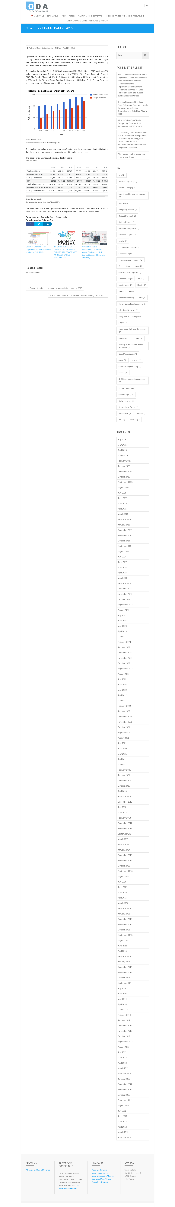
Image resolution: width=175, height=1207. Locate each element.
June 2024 (122, 562)
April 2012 (122, 1127)
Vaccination (125, 413)
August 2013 (123, 1047)
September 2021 (125, 732)
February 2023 (124, 642)
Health (141, 285)
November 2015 (125, 924)
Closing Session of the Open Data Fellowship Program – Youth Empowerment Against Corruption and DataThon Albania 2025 (133, 108)
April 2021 (122, 759)
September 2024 (125, 546)
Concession (125, 253)
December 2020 (125, 780)
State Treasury (126, 401)
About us (40, 16)
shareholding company (130, 366)
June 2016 (122, 887)
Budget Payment (127, 216)
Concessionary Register (115, 16)
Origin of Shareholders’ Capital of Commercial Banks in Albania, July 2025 (38, 249)
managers (124, 338)
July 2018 (122, 807)
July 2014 (122, 988)
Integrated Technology (130, 316)
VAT (122, 420)
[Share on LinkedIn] (47, 224)
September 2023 (125, 605)
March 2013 (123, 1068)
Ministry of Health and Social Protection (131, 346)
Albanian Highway (128, 181)
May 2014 (122, 999)
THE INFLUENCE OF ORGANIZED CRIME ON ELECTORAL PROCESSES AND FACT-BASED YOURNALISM (65, 252)
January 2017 (124, 850)
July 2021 (122, 743)
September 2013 (125, 1041)
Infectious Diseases (128, 310)
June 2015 (122, 946)
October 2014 (124, 978)
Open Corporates (95, 16)
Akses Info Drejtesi (90, 21)
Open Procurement (136, 16)
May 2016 (122, 892)
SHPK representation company (132, 380)
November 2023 (125, 594)
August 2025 (123, 487)
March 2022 (123, 700)
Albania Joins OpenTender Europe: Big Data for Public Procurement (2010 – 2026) (130, 123)
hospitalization (126, 297)
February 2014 (124, 1015)
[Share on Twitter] (38, 224)
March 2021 (123, 764)
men (139, 338)
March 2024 (123, 578)
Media (64, 16)
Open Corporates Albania (102, 1176)
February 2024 (124, 583)
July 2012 (122, 1111)
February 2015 (124, 956)
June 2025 (122, 498)
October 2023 (124, 599)
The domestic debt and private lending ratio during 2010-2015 (78, 295)
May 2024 (122, 567)
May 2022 (122, 690)
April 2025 (122, 509)
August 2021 (123, 738)
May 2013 (122, 1057)
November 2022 (125, 658)
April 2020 (122, 791)
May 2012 (122, 1121)
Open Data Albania (44, 48)
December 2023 (125, 589)
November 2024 (125, 535)
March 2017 (123, 839)
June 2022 (122, 684)
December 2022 (125, 652)
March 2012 (123, 1132)
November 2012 (125, 1089)
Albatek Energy (127, 188)
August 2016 (123, 876)
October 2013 (124, 1036)
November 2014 (125, 972)
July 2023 (122, 615)
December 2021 (125, 716)
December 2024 (125, 530)
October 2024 (124, 541)
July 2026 (122, 439)
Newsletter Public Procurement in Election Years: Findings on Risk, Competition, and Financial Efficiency (93, 252)
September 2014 (125, 983)
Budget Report (126, 222)
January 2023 (124, 647)
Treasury (81, 16)
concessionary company (130, 260)
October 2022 (124, 663)
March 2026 (123, 455)
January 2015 (124, 962)
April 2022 (122, 695)
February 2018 (124, 818)
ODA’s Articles (53, 16)
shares (123, 373)
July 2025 (122, 493)
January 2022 (124, 711)
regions (136, 360)
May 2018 (122, 812)
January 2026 (124, 466)
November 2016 (125, 860)
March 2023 (123, 636)
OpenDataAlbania (128, 354)
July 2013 (122, 1052)
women (135, 420)
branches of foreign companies (132, 195)
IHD (142, 297)
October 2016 (124, 866)
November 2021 (125, 722)
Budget (123, 203)
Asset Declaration (99, 1170)
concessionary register (130, 272)
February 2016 (124, 908)
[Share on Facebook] (30, 224)
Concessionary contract (130, 266)
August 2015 (123, 940)
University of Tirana (128, 407)
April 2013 (122, 1063)
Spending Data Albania (101, 1179)
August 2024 (123, 551)
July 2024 (122, 557)
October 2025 (124, 477)
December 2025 (125, 471)
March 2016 (123, 903)
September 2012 (125, 1100)
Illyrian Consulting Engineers (132, 304)
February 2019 (124, 796)
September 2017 (125, 834)
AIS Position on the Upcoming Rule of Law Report (131, 155)
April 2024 (122, 573)
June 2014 (122, 993)
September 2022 (125, 668)
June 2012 (122, 1116)
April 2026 (122, 450)
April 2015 (122, 951)
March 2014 (123, 1009)
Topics (72, 16)
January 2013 (124, 1079)
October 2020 (124, 786)
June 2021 (122, 748)
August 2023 (123, 610)
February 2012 (124, 1137)
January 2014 (124, 1020)
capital (123, 241)
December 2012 (125, 1084)
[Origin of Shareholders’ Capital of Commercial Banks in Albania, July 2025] (38, 238)
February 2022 (124, 706)
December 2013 (125, 1025)
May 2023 (122, 626)
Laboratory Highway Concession (133, 330)
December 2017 (125, 823)
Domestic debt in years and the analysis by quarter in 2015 (54, 288)
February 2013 (124, 1073)
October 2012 (124, 1095)
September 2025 (125, 482)
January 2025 (124, 525)
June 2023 (122, 620)
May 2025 (122, 503)
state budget (126, 394)
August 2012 (123, 1105)
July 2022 (122, 679)
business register (127, 235)
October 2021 (124, 727)
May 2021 (122, 754)
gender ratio (125, 285)
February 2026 (124, 461)
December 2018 (125, 802)
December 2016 (125, 855)
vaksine (141, 413)
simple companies (128, 388)
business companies (129, 228)
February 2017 (124, 844)
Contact (104, 21)
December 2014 (125, 967)
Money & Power (73, 21)
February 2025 (124, 519)
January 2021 (124, 775)
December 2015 (125, 919)
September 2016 (125, 871)
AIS (122, 175)
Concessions (126, 279)
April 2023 (122, 631)
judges (123, 323)
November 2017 (125, 828)
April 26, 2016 (68, 48)
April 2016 (122, 898)
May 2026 (122, 445)
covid (142, 279)
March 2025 (123, 514)
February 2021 (124, 770)
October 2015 (124, 930)
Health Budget (126, 291)
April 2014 (122, 1004)
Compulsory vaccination (130, 247)
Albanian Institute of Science (38, 1170)
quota (122, 360)
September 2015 (125, 935)
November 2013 (125, 1031)
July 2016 (122, 882)
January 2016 (124, 914)
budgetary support (128, 209)
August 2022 (123, 674)
